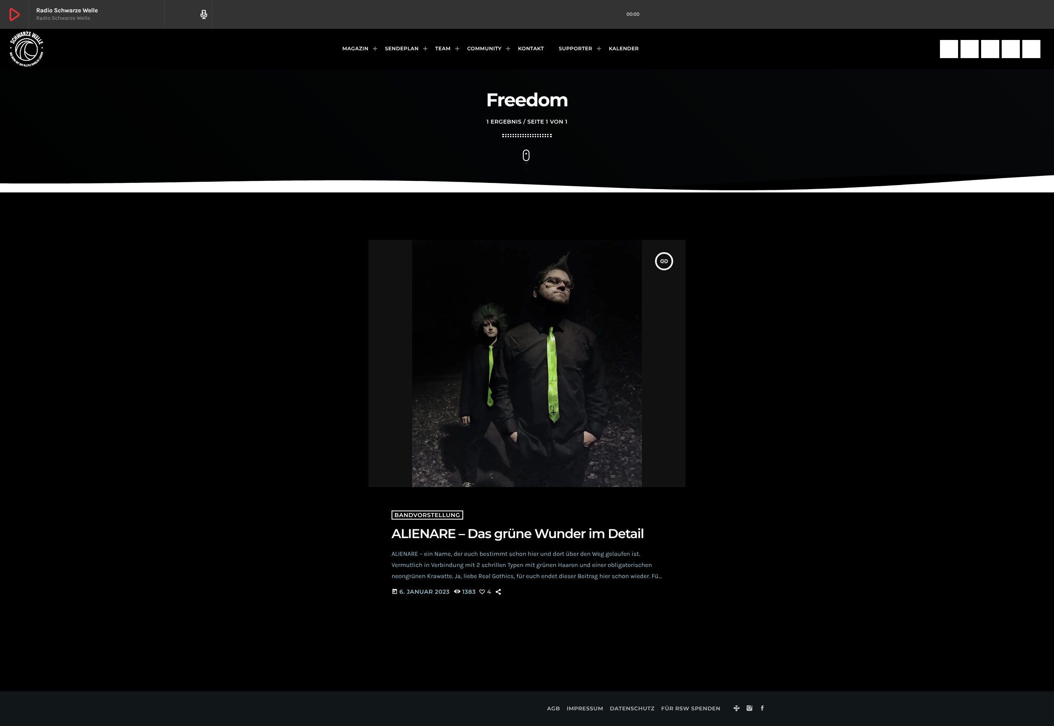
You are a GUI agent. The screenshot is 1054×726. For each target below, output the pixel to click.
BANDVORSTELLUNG (427, 515)
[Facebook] (990, 49)
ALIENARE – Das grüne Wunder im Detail (518, 533)
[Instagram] (970, 49)
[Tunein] (949, 49)
